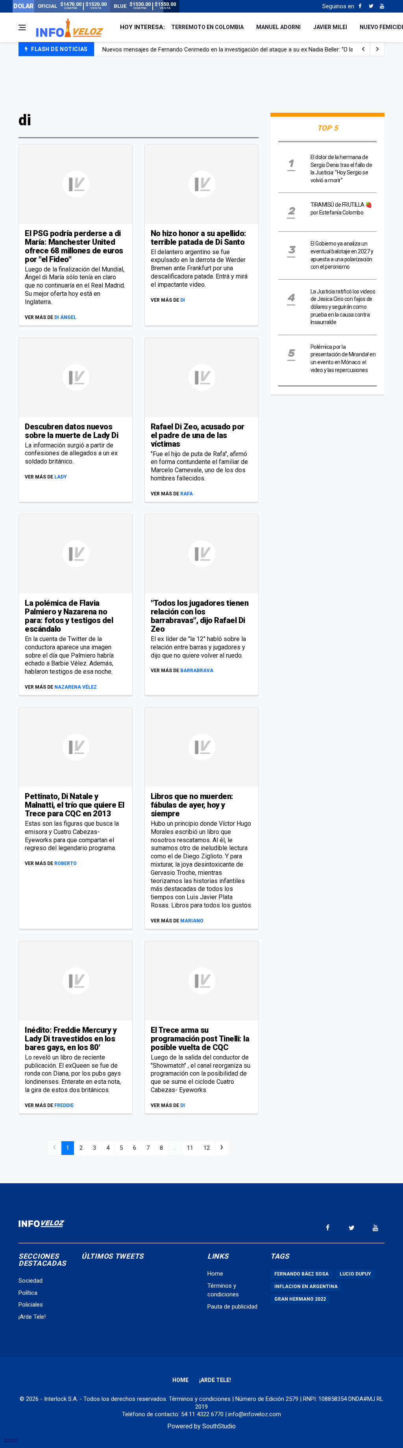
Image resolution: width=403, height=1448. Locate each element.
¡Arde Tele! (32, 1316)
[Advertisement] (201, 83)
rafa (186, 494)
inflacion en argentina (306, 1286)
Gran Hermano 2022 (300, 1299)
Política (27, 1292)
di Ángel (65, 317)
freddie (64, 1105)
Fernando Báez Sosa (301, 1274)
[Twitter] (370, 6)
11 (190, 1147)
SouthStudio (219, 1426)
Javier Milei (330, 27)
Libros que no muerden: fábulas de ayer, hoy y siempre (192, 805)
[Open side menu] (22, 27)
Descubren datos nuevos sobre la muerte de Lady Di (71, 431)
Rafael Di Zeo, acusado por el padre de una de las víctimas (197, 435)
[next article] (363, 49)
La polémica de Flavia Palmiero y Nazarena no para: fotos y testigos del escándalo (69, 616)
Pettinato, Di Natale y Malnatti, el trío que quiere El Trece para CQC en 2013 (74, 805)
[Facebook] (359, 6)
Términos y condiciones (200, 1398)
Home (215, 1273)
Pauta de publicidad (232, 1306)
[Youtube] (382, 6)
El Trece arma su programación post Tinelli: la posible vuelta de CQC (200, 1038)
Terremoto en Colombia (207, 27)
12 (206, 1147)
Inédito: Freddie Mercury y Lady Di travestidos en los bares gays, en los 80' (70, 1038)
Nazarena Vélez (75, 687)
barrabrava (196, 670)
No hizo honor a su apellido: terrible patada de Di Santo (198, 238)
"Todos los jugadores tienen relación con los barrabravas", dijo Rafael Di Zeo (200, 616)
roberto (65, 863)
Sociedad (30, 1280)
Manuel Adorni (278, 27)
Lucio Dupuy (355, 1274)
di (182, 300)
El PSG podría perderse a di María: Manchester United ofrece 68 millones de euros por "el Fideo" (74, 246)
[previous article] (377, 49)
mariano (191, 921)
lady (60, 477)
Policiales (30, 1304)
